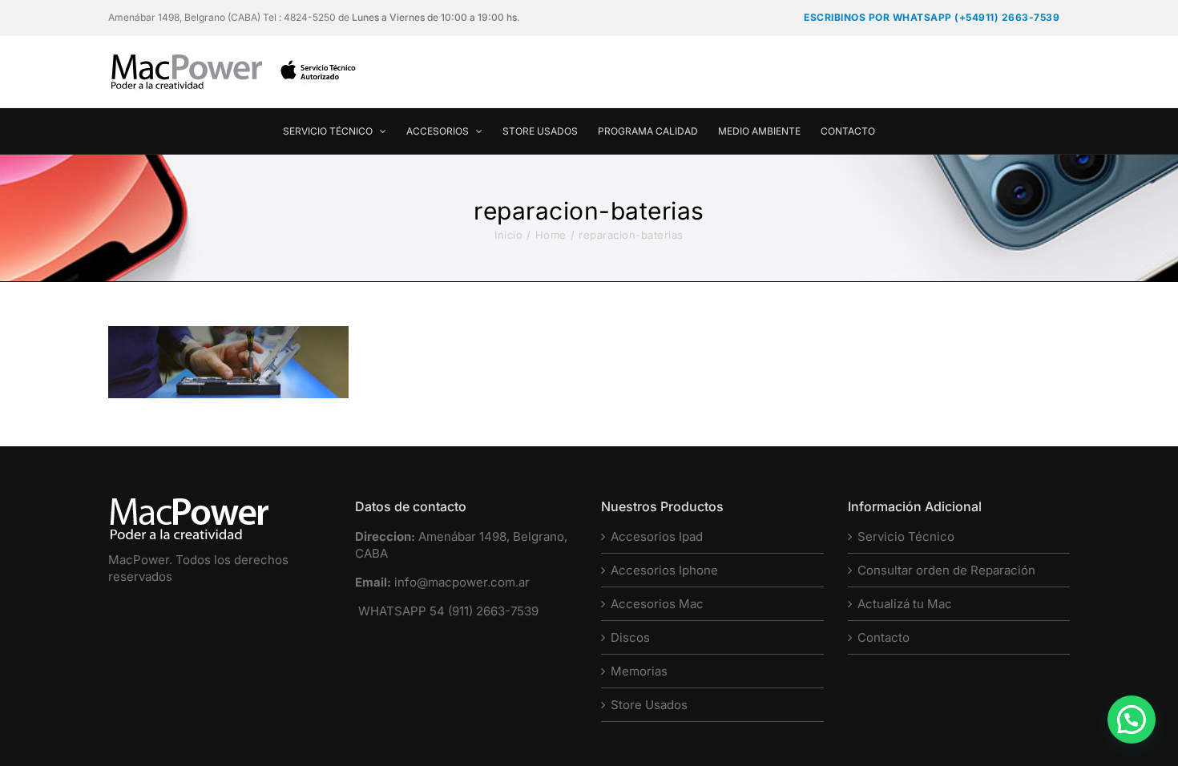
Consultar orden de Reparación (946, 570)
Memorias (639, 671)
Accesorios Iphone (664, 570)
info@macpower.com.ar (462, 582)
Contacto (883, 637)
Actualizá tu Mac (904, 603)
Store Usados (649, 704)
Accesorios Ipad (657, 536)
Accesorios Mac (657, 603)
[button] (1131, 719)
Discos (630, 637)
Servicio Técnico (905, 536)
